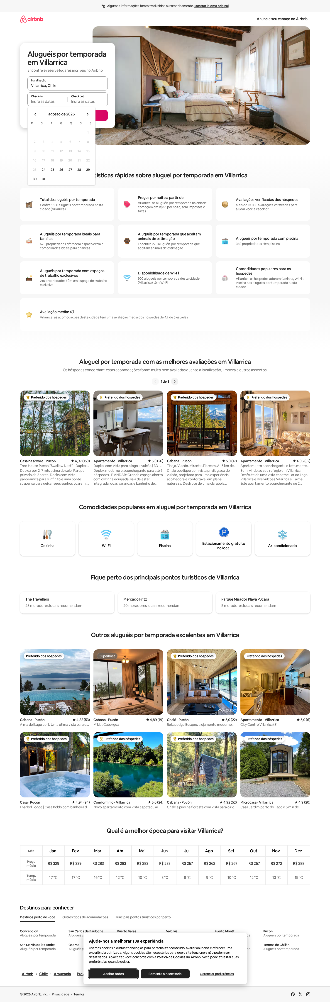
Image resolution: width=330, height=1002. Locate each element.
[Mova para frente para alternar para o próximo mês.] (87, 114)
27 (70, 170)
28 (79, 170)
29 (88, 170)
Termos (79, 994)
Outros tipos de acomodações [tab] (85, 917)
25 (52, 170)
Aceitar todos (113, 974)
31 (43, 179)
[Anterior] (155, 381)
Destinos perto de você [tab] (37, 917)
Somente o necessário (165, 974)
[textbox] (47, 101)
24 (43, 170)
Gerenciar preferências (217, 974)
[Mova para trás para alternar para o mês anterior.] (35, 114)
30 (35, 179)
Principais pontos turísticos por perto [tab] (143, 917)
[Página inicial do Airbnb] (31, 19)
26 (61, 170)
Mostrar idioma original (211, 6)
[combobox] (67, 85)
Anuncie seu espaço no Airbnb (282, 19)
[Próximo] (174, 381)
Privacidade (60, 994)
